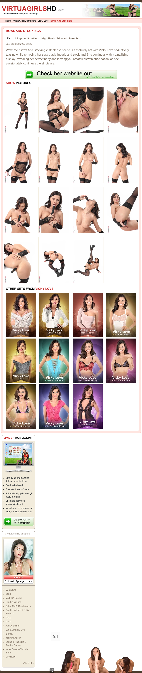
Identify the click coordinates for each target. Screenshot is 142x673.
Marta (8, 621)
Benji (8, 594)
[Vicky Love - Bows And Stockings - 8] (122, 160)
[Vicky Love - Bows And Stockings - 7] (88, 160)
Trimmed (62, 38)
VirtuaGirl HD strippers (24, 21)
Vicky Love (43, 21)
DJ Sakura (11, 590)
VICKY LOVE (44, 288)
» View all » (28, 663)
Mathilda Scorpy (14, 598)
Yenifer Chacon (13, 638)
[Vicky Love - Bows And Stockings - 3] (88, 110)
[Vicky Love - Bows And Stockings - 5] (19, 160)
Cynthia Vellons (13, 602)
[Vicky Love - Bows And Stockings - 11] (88, 210)
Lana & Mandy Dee (15, 629)
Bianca (9, 634)
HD (33, 8)
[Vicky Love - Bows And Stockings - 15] (88, 260)
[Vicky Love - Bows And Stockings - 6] (54, 160)
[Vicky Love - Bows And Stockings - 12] (122, 210)
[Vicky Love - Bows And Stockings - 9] (19, 210)
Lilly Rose (11, 656)
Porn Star (74, 38)
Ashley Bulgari (13, 625)
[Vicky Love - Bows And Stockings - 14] (54, 260)
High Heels (48, 38)
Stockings (33, 38)
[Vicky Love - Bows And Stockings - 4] (122, 110)
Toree (8, 617)
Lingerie (20, 38)
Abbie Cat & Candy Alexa (18, 606)
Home (8, 21)
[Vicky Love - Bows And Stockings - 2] (54, 110)
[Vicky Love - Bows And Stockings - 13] (19, 260)
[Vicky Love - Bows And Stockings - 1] (19, 110)
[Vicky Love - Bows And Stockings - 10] (54, 210)
